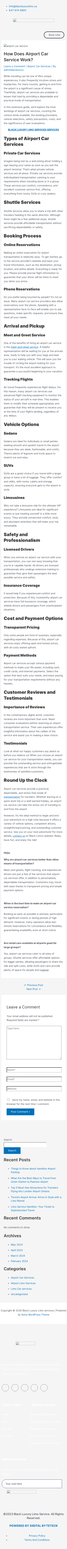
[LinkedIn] (24, 1387)
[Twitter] (15, 1387)
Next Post (33, 989)
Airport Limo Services (23, 1283)
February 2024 (19, 1261)
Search (8, 1139)
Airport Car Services (39, 66)
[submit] (63, 1485)
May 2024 (17, 1244)
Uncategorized (19, 1294)
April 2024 (17, 1250)
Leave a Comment (14, 66)
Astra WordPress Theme (35, 1314)
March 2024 (18, 1255)
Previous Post (33, 985)
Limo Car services (21, 1288)
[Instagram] (44, 1387)
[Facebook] (5, 1387)
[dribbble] (34, 1387)
